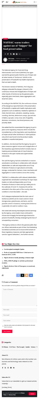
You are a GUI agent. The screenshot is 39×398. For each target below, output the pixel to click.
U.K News (12, 347)
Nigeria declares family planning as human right (19, 257)
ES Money (5, 347)
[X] (5, 368)
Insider (28, 347)
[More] (19, 54)
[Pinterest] (11, 368)
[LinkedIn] (14, 368)
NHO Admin (11, 58)
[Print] (16, 54)
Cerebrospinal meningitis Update (14, 249)
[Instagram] (8, 368)
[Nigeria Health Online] (19, 2)
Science (33, 347)
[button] (32, 393)
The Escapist (20, 347)
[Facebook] (2, 368)
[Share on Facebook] (8, 54)
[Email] (13, 54)
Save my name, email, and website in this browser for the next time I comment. (19, 326)
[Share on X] (10, 54)
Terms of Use (12, 394)
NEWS (5, 38)
